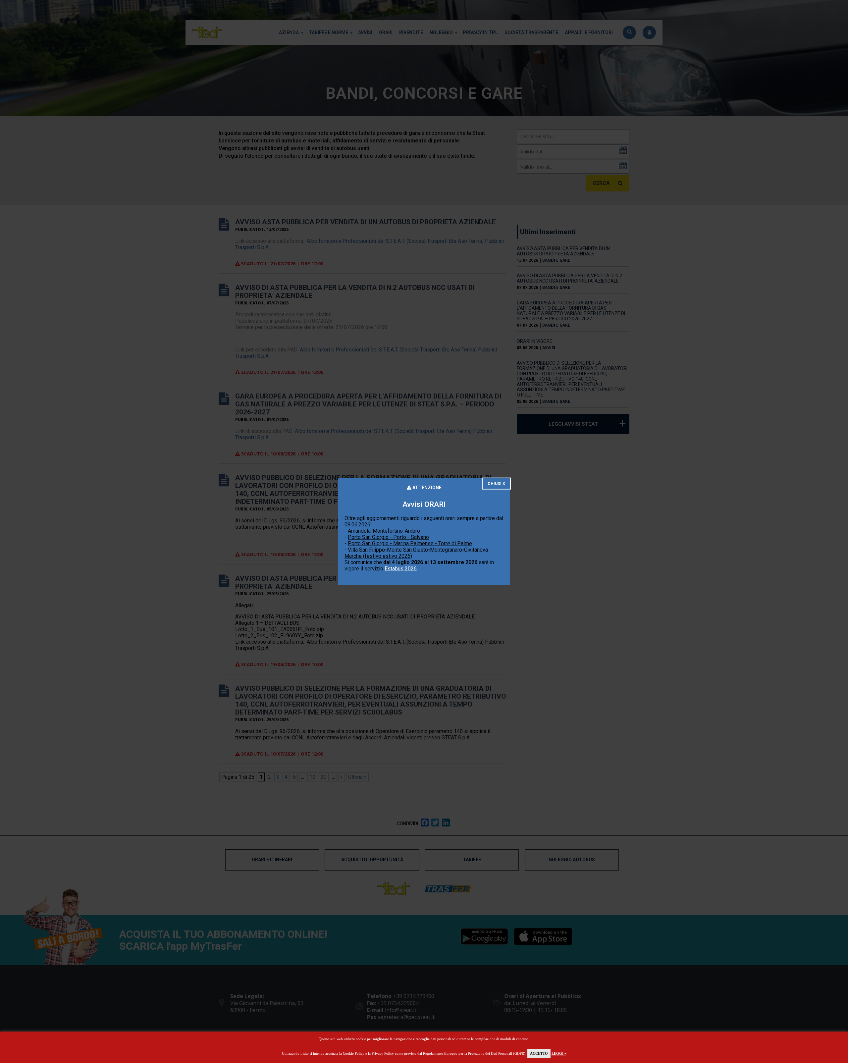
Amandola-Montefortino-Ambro (384, 531)
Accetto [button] (539, 1053)
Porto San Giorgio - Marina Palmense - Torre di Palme (410, 543)
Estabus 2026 (401, 568)
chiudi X (496, 483)
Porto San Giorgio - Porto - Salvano (388, 537)
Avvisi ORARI (424, 504)
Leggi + (559, 1053)
